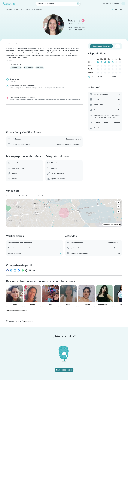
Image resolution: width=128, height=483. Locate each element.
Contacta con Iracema (101, 46)
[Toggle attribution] (120, 225)
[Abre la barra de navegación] (123, 3)
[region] (64, 213)
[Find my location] (118, 212)
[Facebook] (7, 270)
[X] (11, 270)
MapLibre (105, 224)
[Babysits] (9, 4)
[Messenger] (18, 270)
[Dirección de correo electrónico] (30, 270)
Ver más (9, 60)
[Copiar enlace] (33, 270)
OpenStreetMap (114, 224)
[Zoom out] (118, 206)
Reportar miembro (14, 321)
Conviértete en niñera (110, 3)
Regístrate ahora (64, 370)
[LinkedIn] (15, 270)
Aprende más (75, 99)
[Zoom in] (118, 203)
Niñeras (9, 310)
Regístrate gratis (27, 321)
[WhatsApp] (22, 270)
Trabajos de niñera (20, 310)
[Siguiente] (121, 296)
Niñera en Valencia (76, 24)
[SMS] (26, 270)
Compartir (118, 10)
